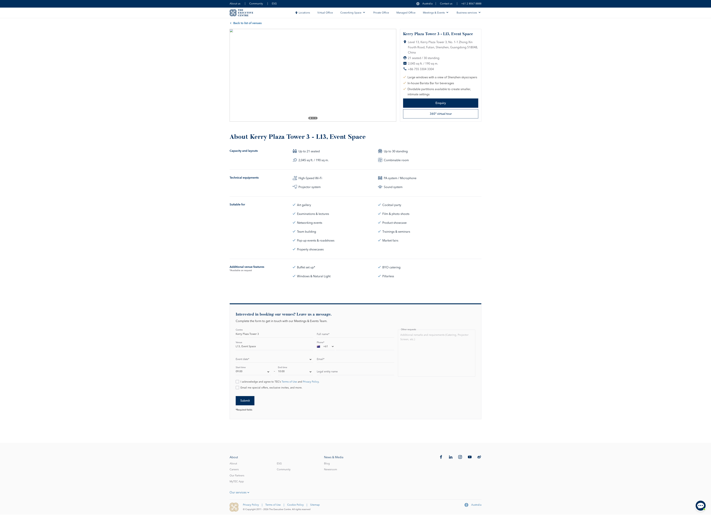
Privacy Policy (311, 382)
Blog (327, 463)
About (233, 463)
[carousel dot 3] (315, 118)
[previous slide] (235, 75)
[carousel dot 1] (310, 118)
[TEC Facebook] (441, 457)
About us (235, 3)
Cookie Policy (295, 505)
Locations (304, 13)
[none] (274, 360)
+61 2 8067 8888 (471, 3)
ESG (274, 3)
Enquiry (440, 103)
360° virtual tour (441, 113)
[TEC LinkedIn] (450, 457)
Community (256, 3)
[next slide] (390, 75)
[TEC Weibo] (479, 457)
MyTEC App (237, 481)
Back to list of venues (247, 23)
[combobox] (326, 347)
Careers (234, 469)
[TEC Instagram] (460, 457)
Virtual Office (325, 13)
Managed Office (405, 13)
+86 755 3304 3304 (421, 69)
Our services (238, 492)
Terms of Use (289, 382)
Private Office (381, 13)
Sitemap (315, 505)
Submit (245, 400)
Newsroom (330, 469)
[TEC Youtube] (470, 457)
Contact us (446, 3)
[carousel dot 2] (313, 118)
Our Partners (237, 475)
